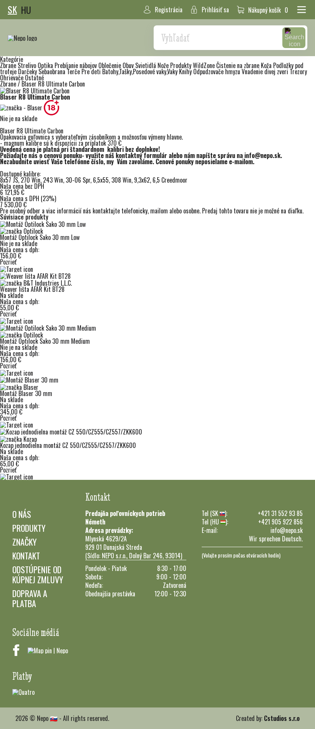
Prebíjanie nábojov (76, 65)
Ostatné (34, 77)
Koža (267, 65)
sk (12, 10)
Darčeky (28, 71)
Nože (164, 65)
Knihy (186, 71)
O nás (21, 514)
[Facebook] (16, 650)
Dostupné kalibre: (20, 173)
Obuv (129, 65)
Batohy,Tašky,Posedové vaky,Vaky (140, 71)
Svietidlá (146, 65)
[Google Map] (48, 650)
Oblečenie (110, 65)
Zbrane (9, 65)
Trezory (298, 71)
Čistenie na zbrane (238, 65)
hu (26, 9)
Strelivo (28, 65)
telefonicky (134, 210)
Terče (74, 71)
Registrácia (168, 9)
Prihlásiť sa (215, 9)
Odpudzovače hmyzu (217, 71)
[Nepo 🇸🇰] (22, 37)
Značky (24, 542)
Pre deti (91, 71)
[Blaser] (22, 107)
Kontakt (26, 556)
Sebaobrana (52, 71)
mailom (159, 210)
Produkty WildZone (193, 65)
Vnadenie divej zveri (266, 71)
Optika (46, 65)
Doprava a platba (29, 598)
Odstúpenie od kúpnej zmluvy (37, 574)
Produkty (28, 528)
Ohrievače (12, 77)
